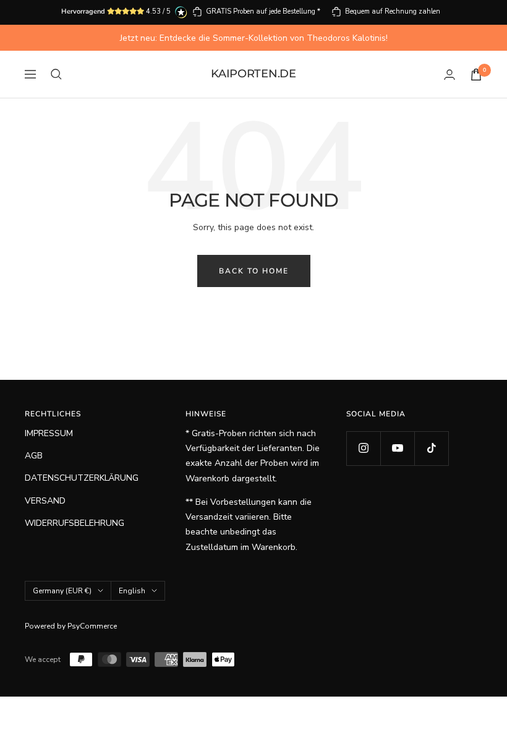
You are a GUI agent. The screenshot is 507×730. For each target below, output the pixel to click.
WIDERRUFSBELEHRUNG (74, 523)
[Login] (449, 74)
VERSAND (45, 501)
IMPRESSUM (49, 433)
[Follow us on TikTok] (431, 448)
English (132, 591)
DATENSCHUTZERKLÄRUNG (81, 478)
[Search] (56, 74)
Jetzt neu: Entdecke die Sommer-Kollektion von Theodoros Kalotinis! (254, 38)
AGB (34, 456)
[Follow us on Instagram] (363, 448)
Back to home (254, 271)
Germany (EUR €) (62, 591)
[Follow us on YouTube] (397, 448)
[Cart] (476, 74)
